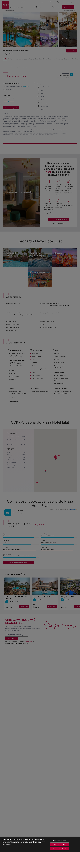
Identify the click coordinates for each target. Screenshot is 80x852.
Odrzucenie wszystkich (59, 844)
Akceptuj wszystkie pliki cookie (59, 848)
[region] (40, 844)
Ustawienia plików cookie (59, 840)
